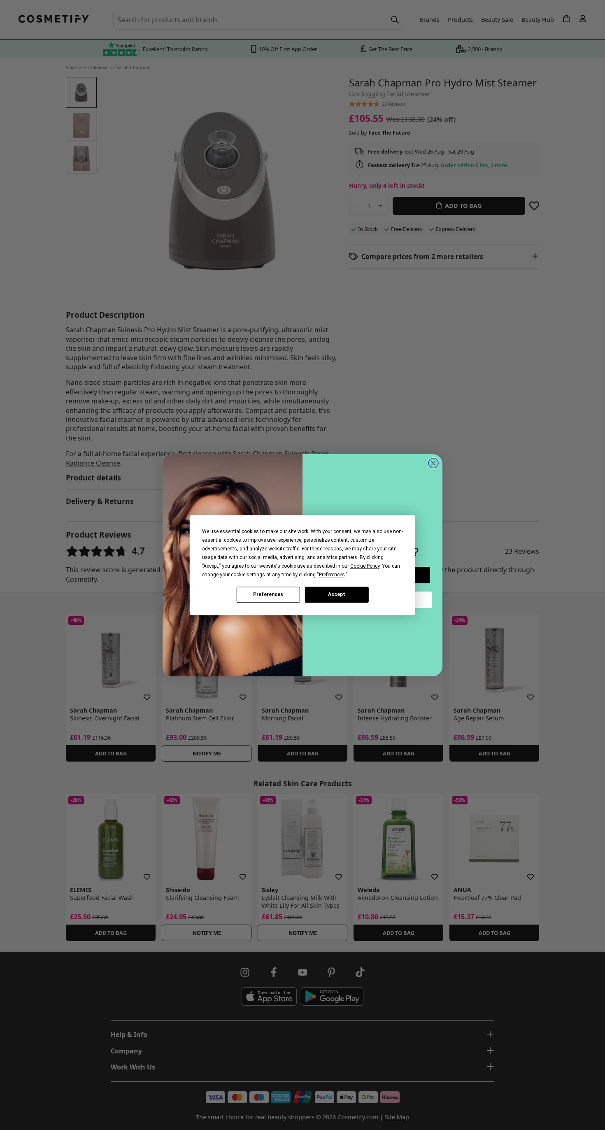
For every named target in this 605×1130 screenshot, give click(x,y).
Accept (336, 594)
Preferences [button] (332, 575)
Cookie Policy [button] (364, 566)
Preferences (268, 594)
